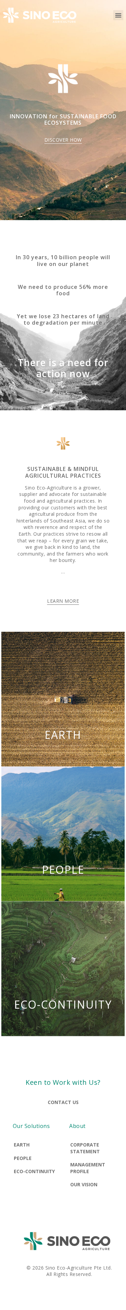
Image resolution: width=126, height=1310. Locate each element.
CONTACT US (63, 1102)
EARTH (63, 734)
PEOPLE (63, 869)
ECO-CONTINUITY (63, 1004)
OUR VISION (83, 1184)
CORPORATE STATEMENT (85, 1148)
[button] (118, 15)
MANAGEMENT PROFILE (87, 1167)
